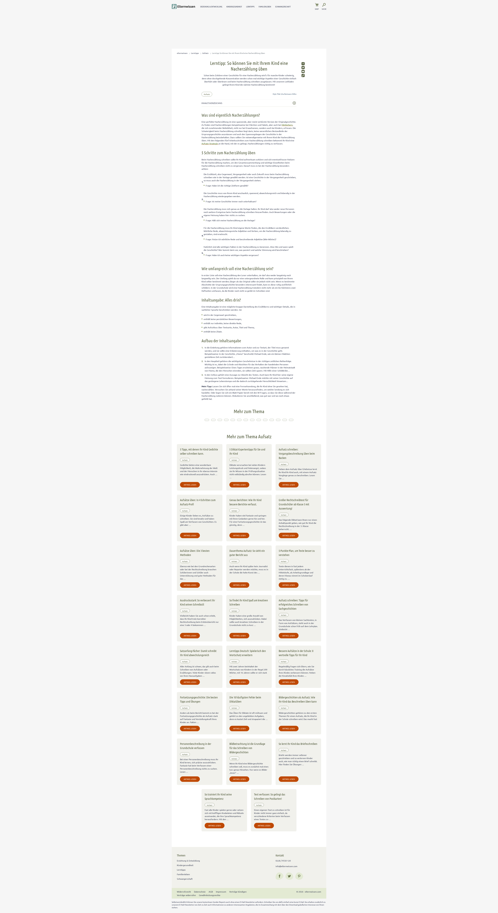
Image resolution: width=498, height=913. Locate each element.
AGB (211, 891)
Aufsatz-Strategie (210, 143)
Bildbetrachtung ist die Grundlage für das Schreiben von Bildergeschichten (247, 748)
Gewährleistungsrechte (209, 895)
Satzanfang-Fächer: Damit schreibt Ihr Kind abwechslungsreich (198, 653)
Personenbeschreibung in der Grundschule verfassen (195, 746)
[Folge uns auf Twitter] (289, 876)
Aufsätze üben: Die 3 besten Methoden (195, 552)
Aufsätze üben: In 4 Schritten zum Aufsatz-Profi (198, 502)
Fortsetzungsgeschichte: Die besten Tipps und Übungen (199, 699)
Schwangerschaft (283, 6)
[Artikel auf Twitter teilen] (303, 67)
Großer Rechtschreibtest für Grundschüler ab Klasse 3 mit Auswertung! (294, 504)
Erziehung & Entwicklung (211, 6)
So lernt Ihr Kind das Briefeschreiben (298, 743)
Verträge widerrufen (186, 895)
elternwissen (182, 53)
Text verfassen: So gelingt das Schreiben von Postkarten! (269, 796)
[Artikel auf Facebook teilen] (303, 63)
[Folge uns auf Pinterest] (299, 876)
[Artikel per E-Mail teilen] (303, 71)
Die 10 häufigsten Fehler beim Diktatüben (245, 699)
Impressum (221, 891)
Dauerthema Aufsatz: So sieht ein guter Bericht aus (247, 552)
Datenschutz (200, 891)
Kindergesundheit (234, 6)
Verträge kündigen (238, 891)
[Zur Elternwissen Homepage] (183, 6)
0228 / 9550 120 (283, 860)
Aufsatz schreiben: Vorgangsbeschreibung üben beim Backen (297, 453)
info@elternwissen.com (286, 866)
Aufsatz (205, 53)
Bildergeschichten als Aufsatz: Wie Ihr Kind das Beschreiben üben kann (298, 699)
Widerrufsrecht (184, 891)
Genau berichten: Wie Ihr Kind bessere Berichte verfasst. (245, 502)
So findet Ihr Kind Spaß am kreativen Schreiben (248, 602)
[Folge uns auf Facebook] (279, 876)
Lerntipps (250, 6)
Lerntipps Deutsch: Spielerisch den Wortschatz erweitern (247, 653)
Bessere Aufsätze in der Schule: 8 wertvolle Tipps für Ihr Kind (296, 653)
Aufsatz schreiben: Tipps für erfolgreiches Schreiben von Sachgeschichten (293, 604)
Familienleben (265, 6)
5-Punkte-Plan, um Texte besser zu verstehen (297, 552)
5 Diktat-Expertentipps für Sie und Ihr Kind (247, 451)
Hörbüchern (287, 125)
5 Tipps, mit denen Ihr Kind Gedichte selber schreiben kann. (199, 451)
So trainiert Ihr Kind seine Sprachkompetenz (218, 796)
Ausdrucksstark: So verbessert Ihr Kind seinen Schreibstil (197, 602)
